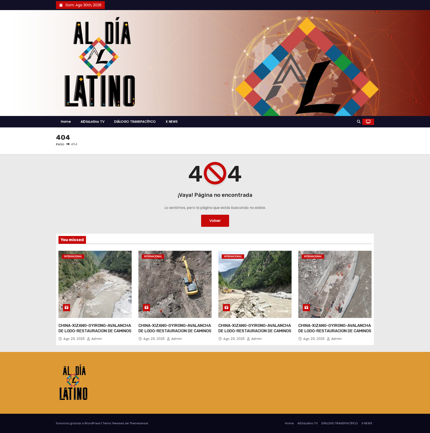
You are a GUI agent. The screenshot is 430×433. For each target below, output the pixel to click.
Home (66, 121)
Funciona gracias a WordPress (78, 423)
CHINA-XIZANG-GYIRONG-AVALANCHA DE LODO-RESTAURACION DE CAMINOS (94, 328)
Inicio (60, 144)
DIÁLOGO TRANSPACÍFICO (135, 121)
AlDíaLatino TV (92, 121)
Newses (118, 423)
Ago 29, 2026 (74, 339)
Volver (215, 220)
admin (96, 339)
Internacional (73, 256)
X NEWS (172, 121)
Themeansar (138, 423)
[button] (359, 121)
